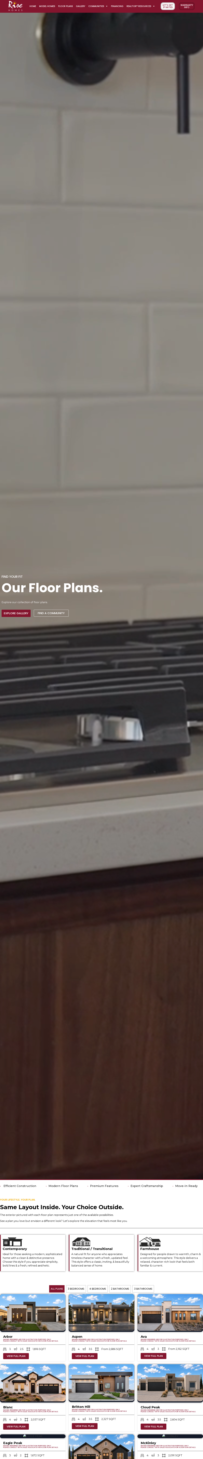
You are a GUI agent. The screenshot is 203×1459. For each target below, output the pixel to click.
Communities (96, 6)
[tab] (57, 1288)
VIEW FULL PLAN (16, 1356)
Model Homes (47, 6)
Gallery (80, 6)
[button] (187, 6)
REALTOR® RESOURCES (139, 6)
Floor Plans (65, 6)
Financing (117, 6)
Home (32, 6)
